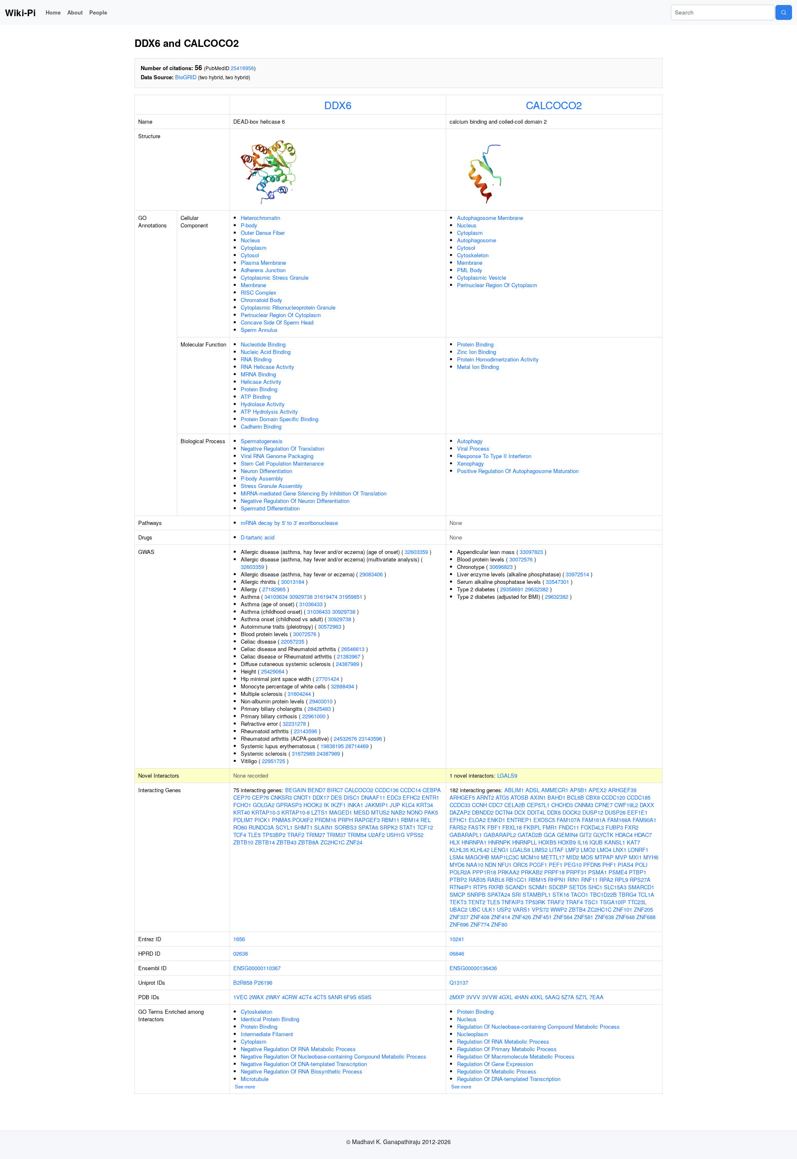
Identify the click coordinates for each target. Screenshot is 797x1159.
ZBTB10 (243, 842)
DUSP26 (615, 812)
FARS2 (458, 827)
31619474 (325, 596)
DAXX (647, 805)
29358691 (511, 589)
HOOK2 (312, 805)
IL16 (582, 842)
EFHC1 (458, 820)
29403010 (320, 701)
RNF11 (589, 879)
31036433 (311, 604)
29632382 (536, 589)
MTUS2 (380, 812)
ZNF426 (521, 917)
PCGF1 (538, 865)
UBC (474, 909)
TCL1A (646, 894)
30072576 (304, 634)
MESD (361, 812)
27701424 (327, 679)
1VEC (240, 997)
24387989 (347, 664)
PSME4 (618, 872)
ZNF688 (645, 917)
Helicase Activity (261, 382)
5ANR (335, 997)
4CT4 (305, 997)
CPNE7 (604, 805)
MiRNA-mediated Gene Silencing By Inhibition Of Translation (313, 493)
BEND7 (316, 790)
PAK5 (431, 812)
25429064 (272, 671)
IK (326, 805)
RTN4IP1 (461, 887)
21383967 (348, 656)
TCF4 (239, 835)
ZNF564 (562, 917)
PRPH (345, 820)
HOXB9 (567, 842)
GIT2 (585, 835)
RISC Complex (258, 292)
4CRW (289, 997)
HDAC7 (643, 835)
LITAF (556, 850)
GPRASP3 (289, 805)
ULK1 (488, 909)
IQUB (596, 842)
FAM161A (594, 820)
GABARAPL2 (500, 835)
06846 (457, 953)
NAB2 (398, 812)
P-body (249, 225)
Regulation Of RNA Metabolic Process (503, 1041)
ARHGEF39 (622, 790)
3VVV (473, 997)
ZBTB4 (577, 909)
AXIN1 (538, 797)
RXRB (496, 887)
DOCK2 (571, 812)
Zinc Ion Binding (476, 352)
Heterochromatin (260, 218)
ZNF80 (499, 924)
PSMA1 (597, 872)
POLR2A (460, 872)
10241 (457, 939)
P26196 (263, 982)
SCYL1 (284, 827)
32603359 (416, 552)
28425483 (319, 708)
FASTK (477, 827)
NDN (490, 865)
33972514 (577, 574)
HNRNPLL (524, 842)
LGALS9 (507, 775)
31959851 (350, 596)
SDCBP (558, 887)
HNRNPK (499, 842)
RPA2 (606, 879)
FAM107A (568, 820)
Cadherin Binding (261, 426)
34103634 (276, 596)
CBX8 (593, 797)
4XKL (536, 997)
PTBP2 (458, 879)
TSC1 (591, 902)
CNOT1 (302, 797)
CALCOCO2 (554, 104)
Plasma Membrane (263, 262)
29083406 (371, 574)
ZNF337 (459, 917)
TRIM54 (357, 835)
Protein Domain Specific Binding (279, 419)
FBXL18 (512, 827)
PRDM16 (325, 820)
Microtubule (255, 1079)
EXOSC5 (544, 820)
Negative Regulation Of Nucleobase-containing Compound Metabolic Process (333, 1056)
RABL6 (495, 879)
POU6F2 (302, 820)
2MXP (457, 997)
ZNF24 (354, 842)
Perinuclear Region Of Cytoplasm (281, 315)
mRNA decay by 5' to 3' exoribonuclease (289, 523)
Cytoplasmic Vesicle (481, 277)
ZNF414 (500, 917)
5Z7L (582, 997)
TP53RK (535, 902)
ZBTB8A (308, 842)
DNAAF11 (373, 797)
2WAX (256, 997)
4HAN (521, 997)
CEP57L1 (538, 805)
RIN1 (573, 879)
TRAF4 (574, 902)
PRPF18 (554, 872)
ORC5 (520, 865)
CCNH (479, 805)
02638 (240, 953)
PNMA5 (281, 820)
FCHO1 (242, 805)
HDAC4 (624, 835)
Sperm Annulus (259, 330)
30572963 (329, 626)
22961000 (313, 716)
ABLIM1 (514, 790)
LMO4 (604, 850)
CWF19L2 (626, 805)
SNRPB (476, 894)
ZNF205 (643, 909)
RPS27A (640, 879)
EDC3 (394, 797)
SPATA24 (498, 894)
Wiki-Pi (20, 12)
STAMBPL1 (537, 894)
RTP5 (480, 887)
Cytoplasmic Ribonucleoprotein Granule (288, 307)
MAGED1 (340, 812)
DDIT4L (536, 812)
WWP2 (558, 909)
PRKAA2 (508, 872)
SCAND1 (516, 887)
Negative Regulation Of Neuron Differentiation (295, 501)
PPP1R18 (484, 872)
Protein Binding (259, 389)
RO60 (240, 827)
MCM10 (530, 857)
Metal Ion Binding (478, 367)
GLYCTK (603, 835)
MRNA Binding (258, 374)
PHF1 (609, 865)
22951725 (273, 761)
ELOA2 (477, 820)
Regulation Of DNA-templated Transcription (508, 1079)
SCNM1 (537, 887)
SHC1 (595, 887)
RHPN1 (557, 879)
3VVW (489, 997)
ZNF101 (622, 909)
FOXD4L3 (592, 827)
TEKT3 (458, 902)
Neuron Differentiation (266, 471)
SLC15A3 (615, 887)
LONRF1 (638, 850)
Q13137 (459, 982)
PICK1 (262, 820)
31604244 (299, 694)
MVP (621, 857)
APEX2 (597, 790)
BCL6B (575, 797)
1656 (239, 939)
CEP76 (260, 797)
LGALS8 (520, 850)
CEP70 (241, 797)
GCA (549, 835)
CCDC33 (460, 805)
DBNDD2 (483, 812)
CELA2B (514, 805)
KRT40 (241, 812)
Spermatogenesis (262, 441)
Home (53, 12)
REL (426, 820)
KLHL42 (479, 850)
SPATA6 (368, 827)
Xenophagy (470, 463)
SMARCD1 (641, 887)
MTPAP (604, 857)
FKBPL (532, 827)
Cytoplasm (253, 247)
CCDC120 (613, 797)
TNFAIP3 (512, 902)
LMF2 (572, 850)
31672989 (303, 753)
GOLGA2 (263, 805)
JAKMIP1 (376, 805)
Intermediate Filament (267, 1034)
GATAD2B (530, 835)
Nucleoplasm (472, 1034)
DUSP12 (592, 812)
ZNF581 (583, 917)
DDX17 (321, 797)
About (75, 12)
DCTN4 (504, 812)
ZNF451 (542, 917)
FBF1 (494, 827)
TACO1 (579, 894)
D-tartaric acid (257, 537)
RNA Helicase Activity (267, 367)
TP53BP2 (274, 835)
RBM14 (410, 820)
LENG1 (500, 850)
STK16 (561, 894)
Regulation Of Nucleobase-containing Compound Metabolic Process (538, 1026)
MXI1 (635, 857)
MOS (587, 857)
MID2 (572, 857)
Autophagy (470, 441)
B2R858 (242, 982)
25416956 (242, 67)
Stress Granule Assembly (272, 486)
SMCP (457, 894)
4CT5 (319, 997)
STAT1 (407, 827)
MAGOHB (477, 857)
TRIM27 (315, 835)
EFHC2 (411, 797)
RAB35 (477, 879)
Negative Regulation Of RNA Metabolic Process (298, 1049)
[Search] (783, 12)
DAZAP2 (460, 812)
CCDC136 (386, 790)
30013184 (292, 582)
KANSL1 (614, 842)
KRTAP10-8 (295, 812)
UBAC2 (458, 909)
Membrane (253, 285)
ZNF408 (479, 917)
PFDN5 (592, 865)
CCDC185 (638, 797)
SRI (516, 894)
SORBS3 (346, 827)
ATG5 (502, 797)
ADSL (533, 790)
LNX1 (619, 850)
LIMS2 (540, 850)
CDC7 (496, 805)
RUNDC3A (261, 827)
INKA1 (355, 805)
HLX (455, 842)
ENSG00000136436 (473, 968)
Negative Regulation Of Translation (282, 448)
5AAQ (552, 997)
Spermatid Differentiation (270, 508)
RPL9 (621, 879)
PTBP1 (637, 872)
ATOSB (519, 797)
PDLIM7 (243, 820)
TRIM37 (336, 835)
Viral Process (473, 448)
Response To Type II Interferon (494, 456)
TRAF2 (295, 835)
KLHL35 (459, 850)
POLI (641, 865)
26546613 (352, 649)
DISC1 (351, 797)
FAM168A (619, 820)
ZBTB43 (286, 842)
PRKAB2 (532, 872)
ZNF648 (625, 917)
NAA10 (474, 865)
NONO (415, 812)
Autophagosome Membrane (490, 218)
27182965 (274, 589)
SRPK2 (389, 827)
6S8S (365, 997)
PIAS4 (625, 865)
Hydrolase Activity (263, 404)
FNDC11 (569, 827)
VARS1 (521, 909)
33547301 (557, 582)
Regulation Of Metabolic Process (496, 1071)
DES (336, 797)
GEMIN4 (567, 835)
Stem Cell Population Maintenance (282, 463)
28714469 (357, 746)
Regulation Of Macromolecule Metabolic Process (516, 1056)
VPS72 (540, 909)
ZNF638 (604, 917)
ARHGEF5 (462, 797)
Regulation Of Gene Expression (495, 1064)
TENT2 (476, 902)
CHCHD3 (562, 805)
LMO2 (588, 850)
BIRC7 (335, 790)
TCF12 (425, 827)
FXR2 (631, 827)
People (98, 12)
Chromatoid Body (261, 300)
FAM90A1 (644, 820)
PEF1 (555, 865)
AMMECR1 (554, 790)
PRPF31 (576, 872)
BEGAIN (295, 790)
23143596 (305, 731)
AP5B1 (578, 790)
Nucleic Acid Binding (266, 352)
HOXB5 (547, 842)
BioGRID (185, 77)
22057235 (292, 641)
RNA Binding (256, 359)
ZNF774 (479, 924)
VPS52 (414, 835)
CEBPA (432, 790)
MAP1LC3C (505, 857)
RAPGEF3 (367, 820)
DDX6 (338, 104)
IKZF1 (338, 805)
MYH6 (650, 857)
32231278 (294, 723)
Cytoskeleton (473, 255)
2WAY (273, 997)
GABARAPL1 (466, 835)
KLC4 (408, 805)
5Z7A (567, 997)
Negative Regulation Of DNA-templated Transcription (304, 1064)
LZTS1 (319, 812)
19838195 (332, 746)
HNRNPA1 (474, 842)
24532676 (345, 738)
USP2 (504, 909)
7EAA (596, 997)
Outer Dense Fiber (263, 233)
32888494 (342, 686)
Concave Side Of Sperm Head (277, 322)
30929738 (301, 596)
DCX (520, 812)
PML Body (469, 270)
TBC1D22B (603, 894)
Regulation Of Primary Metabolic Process (507, 1049)
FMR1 (550, 827)
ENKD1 (496, 820)
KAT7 (633, 842)
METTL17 (553, 857)
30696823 (501, 567)
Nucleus (250, 240)
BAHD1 (556, 797)
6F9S (350, 997)
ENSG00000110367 (257, 968)
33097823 (531, 552)
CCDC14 (410, 790)
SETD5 (578, 887)
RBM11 (390, 820)
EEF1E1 (637, 812)
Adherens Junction (263, 270)
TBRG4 (627, 894)
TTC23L (637, 902)
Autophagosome (476, 240)
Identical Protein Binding (270, 1019)
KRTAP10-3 (266, 812)
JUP (395, 805)
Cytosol (250, 255)
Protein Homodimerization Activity (498, 359)
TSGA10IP (613, 902)
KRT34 (424, 805)
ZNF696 (459, 924)
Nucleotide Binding (263, 344)
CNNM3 (584, 805)
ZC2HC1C (332, 842)
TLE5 (254, 835)
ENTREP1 (519, 820)
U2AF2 (376, 835)
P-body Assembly (262, 478)
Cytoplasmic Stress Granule (274, 277)
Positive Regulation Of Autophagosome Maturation (518, 471)
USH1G (395, 835)
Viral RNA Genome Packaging (277, 456)
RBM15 (537, 879)
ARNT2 (485, 797)
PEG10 (573, 865)
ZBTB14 (265, 842)
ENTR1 (430, 797)
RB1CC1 (516, 879)
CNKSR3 (281, 797)
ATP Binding (256, 396)
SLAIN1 (323, 827)
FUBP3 (614, 827)
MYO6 (457, 865)
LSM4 (457, 857)
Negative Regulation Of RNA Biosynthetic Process (301, 1071)
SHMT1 (303, 827)
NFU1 (504, 865)
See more (245, 1086)
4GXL (506, 997)
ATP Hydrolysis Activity (269, 411)
